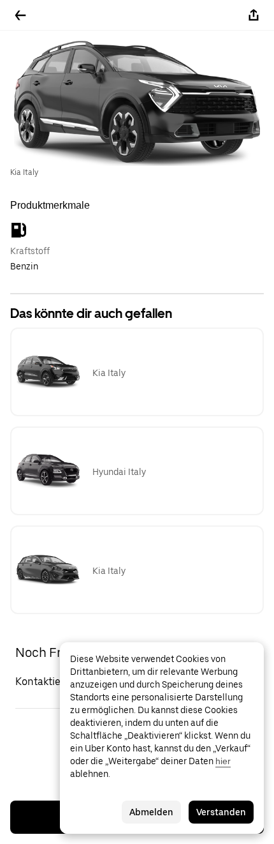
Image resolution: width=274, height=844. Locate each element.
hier (223, 761)
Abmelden (151, 812)
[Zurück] (20, 15)
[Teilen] (253, 15)
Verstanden (221, 812)
